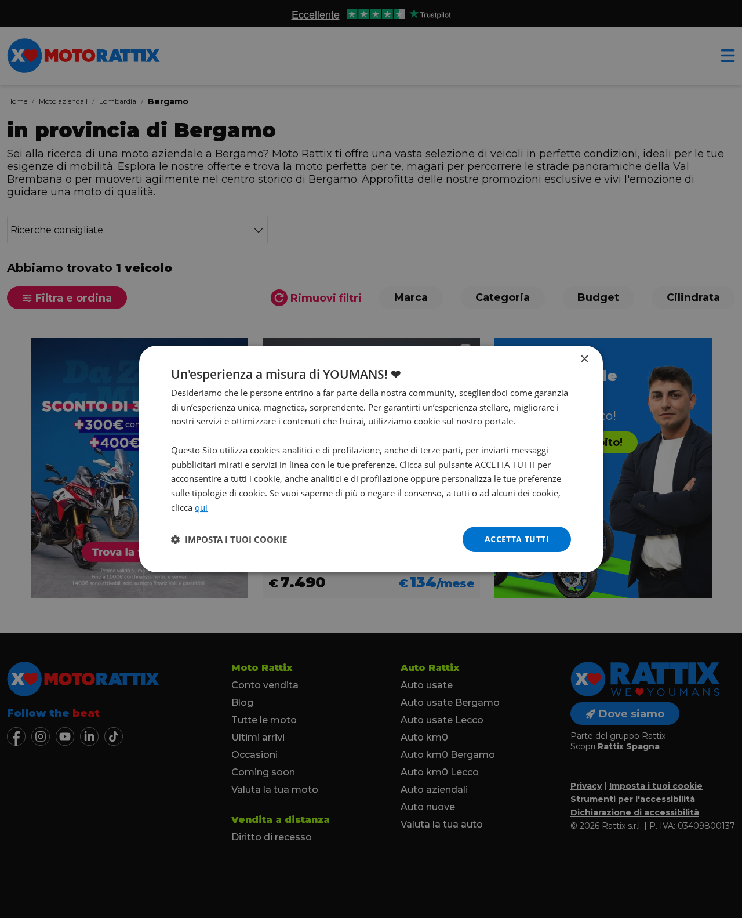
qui (201, 507)
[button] (229, 539)
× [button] (584, 359)
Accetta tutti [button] (517, 539)
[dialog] (371, 459)
